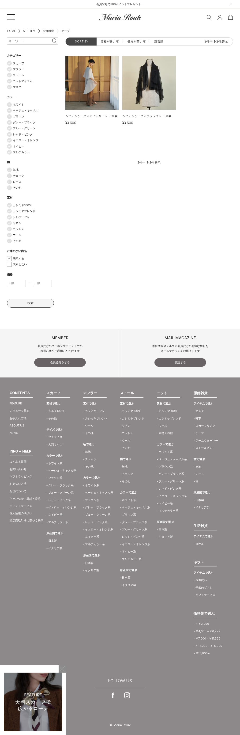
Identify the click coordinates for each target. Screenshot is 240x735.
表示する (18, 258)
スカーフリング (205, 425)
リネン (17, 223)
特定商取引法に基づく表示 (26, 520)
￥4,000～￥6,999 (207, 631)
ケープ (199, 433)
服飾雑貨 (48, 31)
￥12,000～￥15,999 (208, 645)
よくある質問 (18, 461)
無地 (16, 169)
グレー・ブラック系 (61, 485)
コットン (18, 229)
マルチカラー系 (58, 522)
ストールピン (203, 447)
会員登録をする (60, 362)
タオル (199, 543)
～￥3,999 (202, 623)
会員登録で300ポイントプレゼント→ (120, 4)
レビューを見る (19, 410)
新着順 (158, 41)
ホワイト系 (55, 463)
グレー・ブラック (24, 122)
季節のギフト (203, 587)
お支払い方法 (18, 483)
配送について (18, 491)
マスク (17, 87)
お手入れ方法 (18, 418)
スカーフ (18, 63)
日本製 (52, 540)
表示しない (20, 264)
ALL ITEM (29, 31)
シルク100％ (56, 411)
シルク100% (21, 217)
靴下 (198, 418)
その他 (17, 187)
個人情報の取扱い (21, 513)
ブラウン (18, 116)
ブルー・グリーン (24, 128)
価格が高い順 (137, 41)
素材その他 (166, 433)
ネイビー (18, 146)
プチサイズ (55, 437)
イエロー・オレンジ (25, 140)
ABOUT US (17, 425)
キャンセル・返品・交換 (25, 498)
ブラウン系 (55, 478)
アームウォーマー (206, 440)
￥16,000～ (202, 653)
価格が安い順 (110, 41)
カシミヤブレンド (24, 211)
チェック (18, 175)
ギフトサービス (205, 595)
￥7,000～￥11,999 (207, 638)
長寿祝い (201, 580)
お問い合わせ (18, 469)
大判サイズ (55, 444)
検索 (30, 303)
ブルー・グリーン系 (61, 492)
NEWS (14, 432)
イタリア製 (55, 548)
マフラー (18, 69)
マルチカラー (21, 152)
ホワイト (18, 104)
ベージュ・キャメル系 (62, 470)
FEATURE (16, 403)
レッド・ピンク (23, 134)
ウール (17, 235)
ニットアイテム (23, 81)
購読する (180, 362)
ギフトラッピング (21, 476)
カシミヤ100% (22, 205)
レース (17, 181)
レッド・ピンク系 (59, 500)
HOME (11, 31)
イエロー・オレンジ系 (62, 507)
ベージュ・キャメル (25, 110)
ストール (18, 75)
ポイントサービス (21, 506)
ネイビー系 (55, 514)
